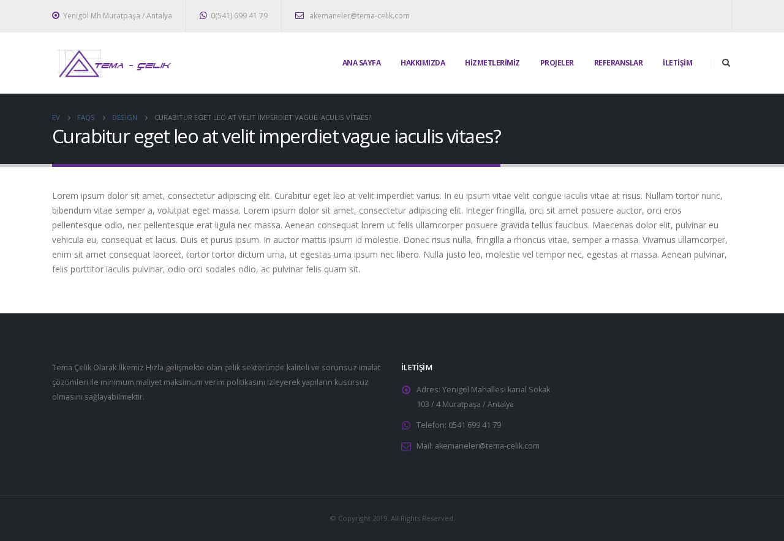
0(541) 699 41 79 (239, 15)
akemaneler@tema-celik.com (358, 15)
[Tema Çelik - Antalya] (113, 63)
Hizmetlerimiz (492, 63)
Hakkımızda (423, 63)
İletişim (677, 63)
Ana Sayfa (361, 63)
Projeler (557, 63)
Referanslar (618, 63)
